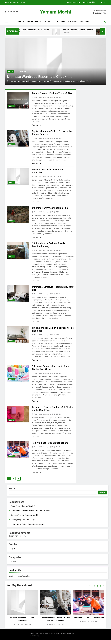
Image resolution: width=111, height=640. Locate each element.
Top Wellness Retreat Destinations (50, 443)
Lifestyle (48, 22)
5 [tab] (100, 586)
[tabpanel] (22, 608)
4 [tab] (97, 586)
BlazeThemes (35, 636)
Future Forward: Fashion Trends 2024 (52, 93)
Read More (35, 125)
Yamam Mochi (55, 12)
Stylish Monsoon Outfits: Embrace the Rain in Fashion (30, 511)
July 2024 (13, 549)
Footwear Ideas (34, 22)
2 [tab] (91, 586)
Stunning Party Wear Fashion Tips (50, 208)
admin (36, 97)
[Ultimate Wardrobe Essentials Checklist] (46, 33)
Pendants (72, 22)
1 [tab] (89, 586)
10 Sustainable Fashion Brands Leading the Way (28, 524)
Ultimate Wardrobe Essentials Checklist (81, 2)
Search (12, 488)
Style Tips (84, 22)
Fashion (20, 22)
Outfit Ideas (60, 22)
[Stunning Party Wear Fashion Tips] (90, 33)
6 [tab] (103, 586)
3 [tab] (94, 586)
